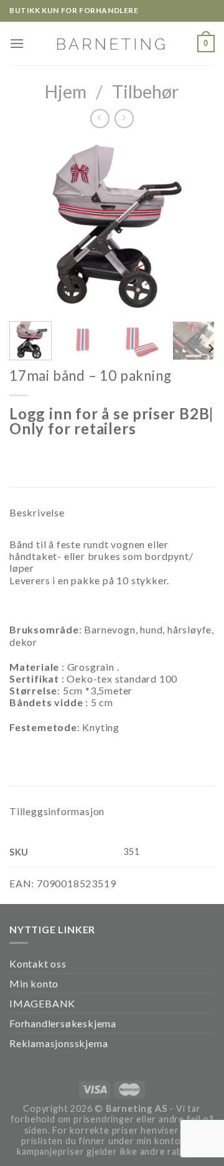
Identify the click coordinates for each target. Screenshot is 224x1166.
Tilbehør (145, 91)
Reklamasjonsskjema (58, 1043)
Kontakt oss (38, 963)
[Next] (195, 226)
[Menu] (17, 43)
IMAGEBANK (42, 1003)
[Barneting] (112, 43)
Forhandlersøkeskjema (62, 1023)
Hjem (65, 91)
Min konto (33, 983)
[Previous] (29, 226)
